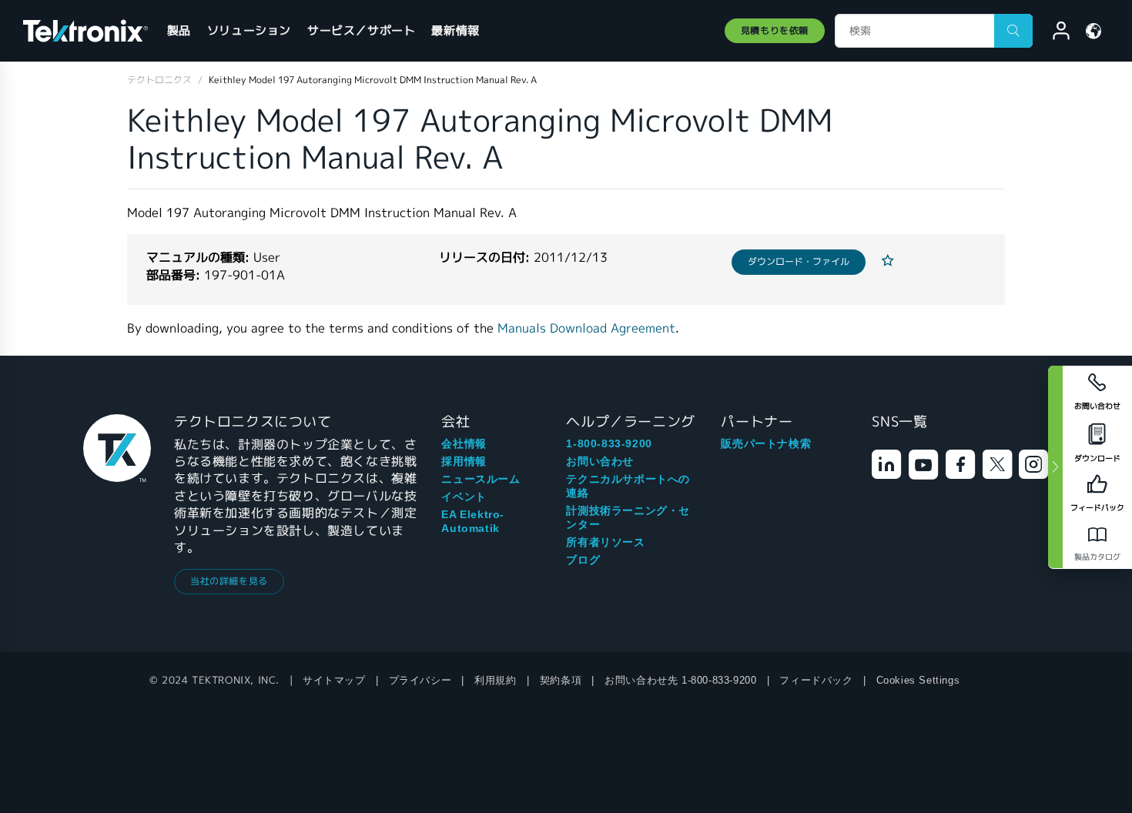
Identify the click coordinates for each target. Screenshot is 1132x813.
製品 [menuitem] (179, 30)
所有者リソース (605, 542)
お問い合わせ (600, 461)
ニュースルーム (480, 479)
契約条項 (560, 680)
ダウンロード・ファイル (798, 261)
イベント (463, 496)
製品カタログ (1097, 557)
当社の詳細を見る (229, 580)
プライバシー (420, 680)
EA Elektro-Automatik (472, 521)
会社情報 (463, 443)
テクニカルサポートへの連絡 (628, 486)
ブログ (583, 560)
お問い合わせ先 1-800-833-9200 (680, 680)
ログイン (1054, 33)
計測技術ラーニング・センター (628, 517)
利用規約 (495, 680)
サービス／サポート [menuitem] (361, 30)
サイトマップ (334, 680)
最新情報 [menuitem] (455, 30)
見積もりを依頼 (775, 30)
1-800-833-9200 (608, 443)
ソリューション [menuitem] (249, 30)
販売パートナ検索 (766, 443)
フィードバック (815, 680)
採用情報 (463, 461)
